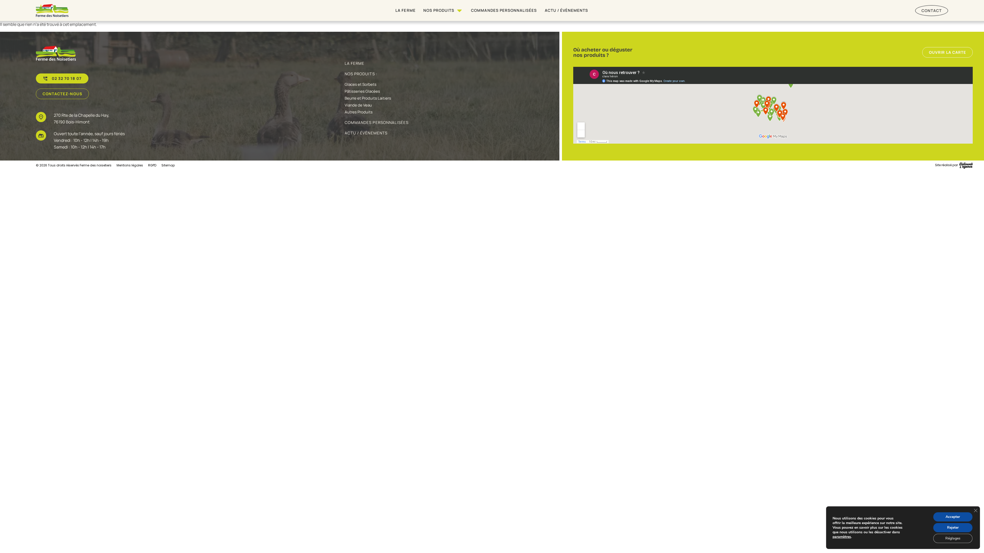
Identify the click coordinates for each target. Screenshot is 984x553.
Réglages (952, 538)
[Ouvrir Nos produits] (459, 11)
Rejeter (953, 527)
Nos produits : (361, 74)
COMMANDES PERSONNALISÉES (376, 122)
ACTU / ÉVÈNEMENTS (366, 133)
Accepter (953, 516)
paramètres (842, 537)
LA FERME (354, 63)
